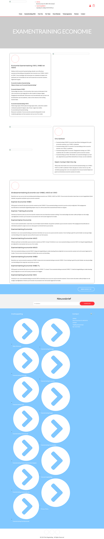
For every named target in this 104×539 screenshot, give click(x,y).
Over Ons (40, 14)
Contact (83, 14)
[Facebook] (46, 532)
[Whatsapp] (57, 532)
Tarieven (76, 14)
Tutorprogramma (67, 14)
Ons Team (47, 14)
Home (20, 14)
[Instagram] (52, 532)
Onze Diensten (56, 14)
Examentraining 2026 (30, 14)
